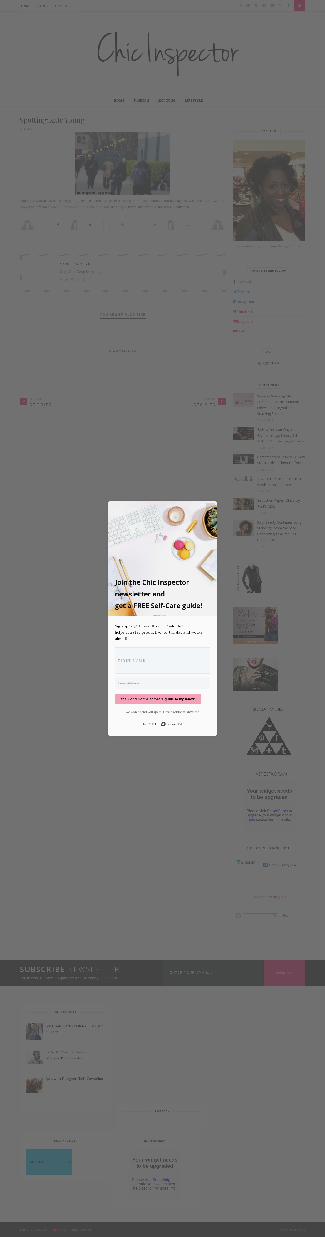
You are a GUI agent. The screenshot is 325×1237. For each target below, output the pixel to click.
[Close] (210, 508)
